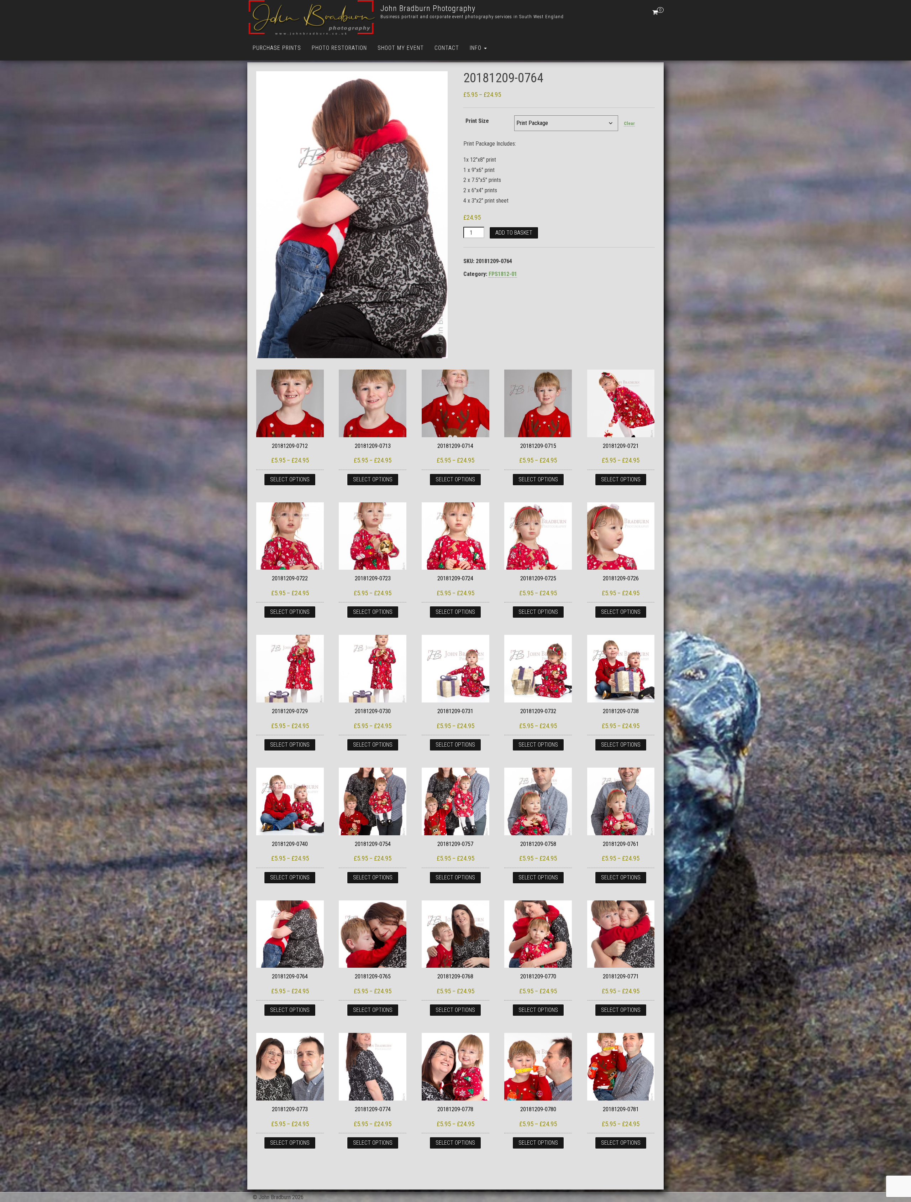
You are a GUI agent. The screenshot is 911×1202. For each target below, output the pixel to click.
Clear (629, 123)
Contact (447, 48)
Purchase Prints (277, 48)
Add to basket (513, 232)
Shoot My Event (401, 48)
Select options (290, 479)
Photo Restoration (339, 48)
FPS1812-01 (503, 274)
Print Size (477, 120)
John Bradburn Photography (427, 8)
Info (476, 48)
